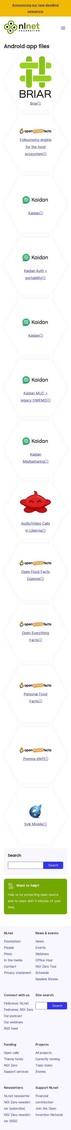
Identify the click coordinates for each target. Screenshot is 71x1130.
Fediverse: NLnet (16, 1003)
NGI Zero (10, 1065)
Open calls (11, 1053)
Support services (16, 1072)
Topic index (44, 1065)
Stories (41, 1072)
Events (41, 948)
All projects (44, 1053)
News (40, 941)
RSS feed (11, 1028)
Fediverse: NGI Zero (18, 1010)
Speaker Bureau (47, 979)
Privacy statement (17, 973)
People (9, 948)
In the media (13, 960)
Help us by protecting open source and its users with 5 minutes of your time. (34, 896)
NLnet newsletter (17, 1096)
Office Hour (44, 960)
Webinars (42, 954)
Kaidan (33, 213)
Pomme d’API (34, 759)
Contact (10, 966)
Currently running (48, 1059)
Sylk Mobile (33, 824)
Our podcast (13, 1016)
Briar (33, 103)
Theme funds (13, 1059)
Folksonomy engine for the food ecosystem (35, 147)
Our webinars (13, 1022)
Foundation (12, 941)
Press (8, 954)
